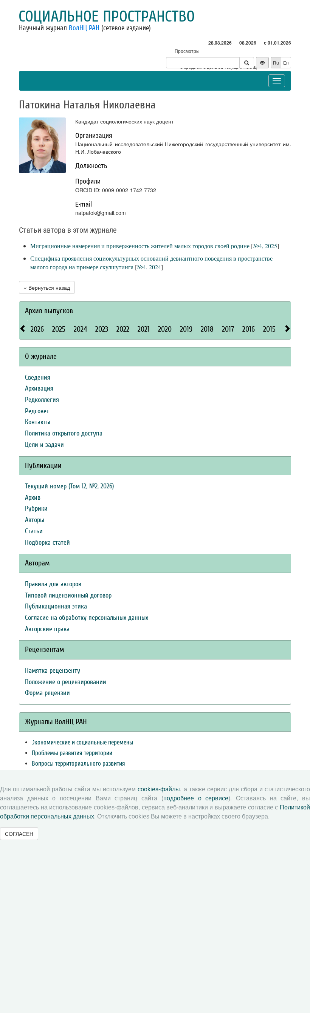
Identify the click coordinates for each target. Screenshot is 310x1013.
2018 (207, 329)
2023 (101, 329)
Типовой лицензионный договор (68, 595)
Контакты (37, 422)
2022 (122, 329)
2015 (269, 329)
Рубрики (36, 509)
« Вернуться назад (47, 287)
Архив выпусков (49, 310)
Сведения (37, 377)
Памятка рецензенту (52, 671)
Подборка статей (47, 543)
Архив (32, 498)
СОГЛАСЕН (19, 833)
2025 (58, 329)
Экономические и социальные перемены (82, 742)
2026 (37, 329)
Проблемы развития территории (72, 753)
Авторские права (47, 629)
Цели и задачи (44, 445)
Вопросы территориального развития (78, 763)
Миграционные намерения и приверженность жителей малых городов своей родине (140, 246)
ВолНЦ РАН (84, 28)
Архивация (39, 388)
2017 (228, 329)
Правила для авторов (53, 584)
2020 (165, 329)
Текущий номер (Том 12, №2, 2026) (69, 486)
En (286, 62)
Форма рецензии (47, 693)
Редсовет (37, 411)
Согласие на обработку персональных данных (86, 618)
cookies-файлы (159, 789)
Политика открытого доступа (63, 433)
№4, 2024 (149, 267)
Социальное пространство (107, 17)
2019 (186, 329)
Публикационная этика (56, 606)
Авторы (34, 520)
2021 (144, 329)
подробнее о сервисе (195, 798)
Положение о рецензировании (65, 682)
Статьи (34, 531)
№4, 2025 (265, 246)
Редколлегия (42, 400)
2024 (80, 329)
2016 (248, 329)
